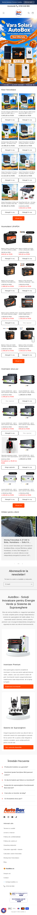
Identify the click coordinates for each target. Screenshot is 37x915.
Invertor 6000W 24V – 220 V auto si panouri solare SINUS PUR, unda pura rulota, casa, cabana (26, 490)
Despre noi (7, 873)
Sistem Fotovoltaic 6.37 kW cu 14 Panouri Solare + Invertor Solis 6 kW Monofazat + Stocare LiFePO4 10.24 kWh (9, 172)
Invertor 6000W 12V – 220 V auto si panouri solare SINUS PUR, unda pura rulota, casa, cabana (9, 490)
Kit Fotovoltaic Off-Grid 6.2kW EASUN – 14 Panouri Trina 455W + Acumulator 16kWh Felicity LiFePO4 (9, 142)
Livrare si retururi (9, 832)
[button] (4, 13)
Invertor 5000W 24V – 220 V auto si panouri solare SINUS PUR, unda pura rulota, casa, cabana (26, 456)
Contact (6, 877)
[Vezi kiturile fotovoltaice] (18, 50)
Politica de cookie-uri (10, 841)
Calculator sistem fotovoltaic (13, 853)
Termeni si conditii (9, 828)
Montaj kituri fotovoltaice (11, 858)
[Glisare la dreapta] (22, 564)
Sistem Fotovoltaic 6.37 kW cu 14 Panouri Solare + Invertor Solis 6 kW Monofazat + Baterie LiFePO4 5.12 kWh (27, 142)
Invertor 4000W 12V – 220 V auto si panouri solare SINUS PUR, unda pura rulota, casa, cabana (9, 424)
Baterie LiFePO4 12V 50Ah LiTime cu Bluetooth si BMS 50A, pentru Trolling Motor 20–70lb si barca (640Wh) (27, 249)
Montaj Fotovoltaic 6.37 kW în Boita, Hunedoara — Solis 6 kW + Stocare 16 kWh (18, 541)
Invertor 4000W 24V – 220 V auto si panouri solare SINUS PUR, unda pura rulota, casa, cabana (9, 391)
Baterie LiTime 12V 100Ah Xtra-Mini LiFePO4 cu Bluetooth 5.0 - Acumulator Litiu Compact (9, 345)
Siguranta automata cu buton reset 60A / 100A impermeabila (9, 456)
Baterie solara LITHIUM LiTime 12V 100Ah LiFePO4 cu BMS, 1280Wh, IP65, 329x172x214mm (9, 313)
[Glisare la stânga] (15, 564)
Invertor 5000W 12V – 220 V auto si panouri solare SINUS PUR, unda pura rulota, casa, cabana (26, 391)
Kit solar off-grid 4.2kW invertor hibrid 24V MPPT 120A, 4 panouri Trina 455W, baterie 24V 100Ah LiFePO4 (27, 112)
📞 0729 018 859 (9, 886)
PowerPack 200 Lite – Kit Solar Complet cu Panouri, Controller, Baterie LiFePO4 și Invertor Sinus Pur (27, 203)
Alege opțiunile (10, 467)
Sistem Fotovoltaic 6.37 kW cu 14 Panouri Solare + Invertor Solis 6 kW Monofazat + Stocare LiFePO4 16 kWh (27, 172)
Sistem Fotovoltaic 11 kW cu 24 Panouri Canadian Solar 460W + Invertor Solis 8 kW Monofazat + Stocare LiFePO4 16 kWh (9, 203)
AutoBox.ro (23, 911)
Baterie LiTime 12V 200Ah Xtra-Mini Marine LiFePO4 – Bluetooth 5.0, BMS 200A (26, 345)
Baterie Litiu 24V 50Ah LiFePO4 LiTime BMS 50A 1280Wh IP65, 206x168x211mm (8, 281)
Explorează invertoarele (12, 686)
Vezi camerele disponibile (13, 747)
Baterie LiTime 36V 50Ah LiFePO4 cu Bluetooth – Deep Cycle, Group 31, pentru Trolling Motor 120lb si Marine (27, 281)
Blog (5, 862)
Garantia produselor (10, 845)
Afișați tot (18, 218)
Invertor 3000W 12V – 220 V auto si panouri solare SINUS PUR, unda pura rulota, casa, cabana (26, 424)
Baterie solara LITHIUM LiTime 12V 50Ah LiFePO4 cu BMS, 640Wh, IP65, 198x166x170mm (9, 249)
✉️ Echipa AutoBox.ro (11, 882)
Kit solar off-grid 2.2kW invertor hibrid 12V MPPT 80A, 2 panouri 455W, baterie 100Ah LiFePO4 (9, 112)
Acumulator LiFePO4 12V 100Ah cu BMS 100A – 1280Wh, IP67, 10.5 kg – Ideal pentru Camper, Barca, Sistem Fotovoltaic (27, 313)
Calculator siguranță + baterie (13, 849)
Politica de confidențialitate (12, 837)
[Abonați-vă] (31, 584)
